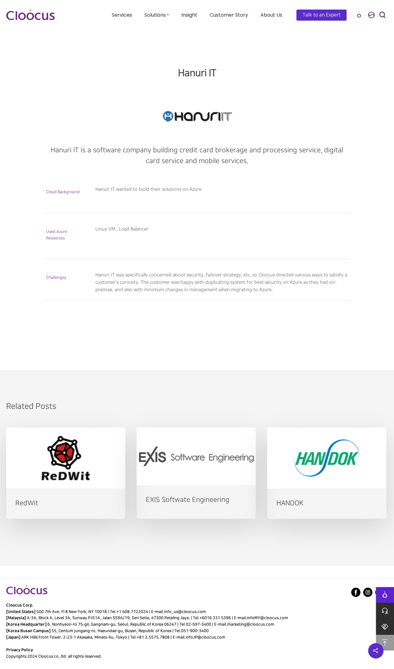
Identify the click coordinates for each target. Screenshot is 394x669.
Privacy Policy (19, 650)
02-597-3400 (198, 624)
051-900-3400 (195, 631)
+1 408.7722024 (132, 612)
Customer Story (229, 14)
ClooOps (359, 15)
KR (371, 15)
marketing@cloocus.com (250, 624)
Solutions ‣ (156, 14)
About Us (271, 14)
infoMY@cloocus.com (267, 618)
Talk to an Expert (321, 15)
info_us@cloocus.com (185, 612)
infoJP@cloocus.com (205, 637)
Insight (189, 14)
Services (122, 14)
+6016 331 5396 (215, 618)
